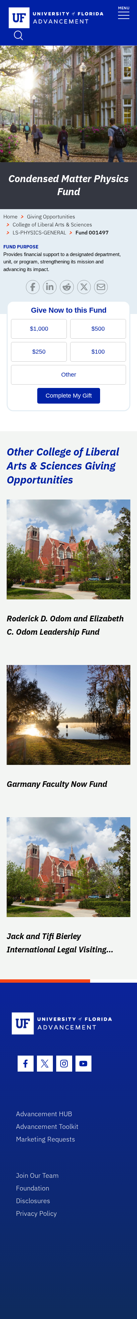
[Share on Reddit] (68, 288)
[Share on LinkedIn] (51, 288)
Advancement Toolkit (47, 1126)
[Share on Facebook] (34, 288)
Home (10, 216)
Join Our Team (37, 1175)
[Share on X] (85, 288)
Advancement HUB (44, 1113)
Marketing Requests (45, 1139)
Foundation (32, 1187)
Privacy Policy (36, 1213)
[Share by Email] (102, 288)
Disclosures (33, 1200)
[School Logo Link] (45, 18)
